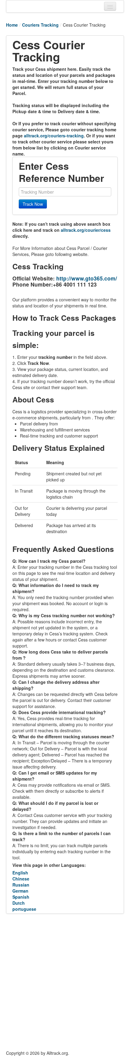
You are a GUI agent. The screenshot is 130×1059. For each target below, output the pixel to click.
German (20, 891)
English (20, 873)
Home (12, 25)
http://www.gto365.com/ (86, 278)
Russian (20, 885)
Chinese (20, 879)
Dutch (18, 903)
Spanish (20, 897)
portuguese (24, 909)
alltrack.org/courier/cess (86, 230)
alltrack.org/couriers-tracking (54, 136)
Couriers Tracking (40, 25)
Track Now (33, 204)
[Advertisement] (65, 982)
